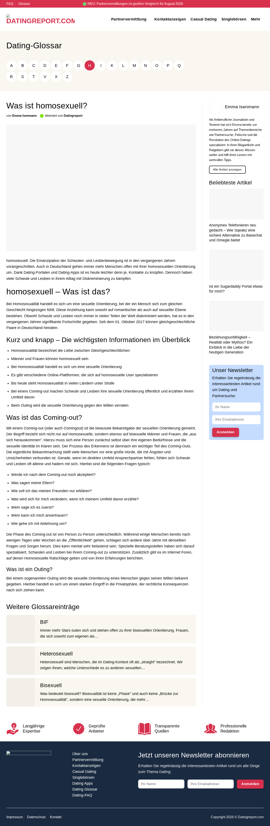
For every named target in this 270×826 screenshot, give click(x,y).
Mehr (255, 19)
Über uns (80, 754)
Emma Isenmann (24, 115)
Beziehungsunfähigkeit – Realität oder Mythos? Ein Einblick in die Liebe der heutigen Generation (230, 345)
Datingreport (73, 115)
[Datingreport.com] (40, 19)
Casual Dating (203, 19)
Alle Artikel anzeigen (227, 169)
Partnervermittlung (128, 19)
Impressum (14, 817)
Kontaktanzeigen (170, 19)
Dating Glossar (84, 789)
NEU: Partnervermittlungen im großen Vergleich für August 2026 (135, 3)
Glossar (24, 3)
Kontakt (55, 817)
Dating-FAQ (82, 795)
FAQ (9, 3)
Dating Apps (82, 783)
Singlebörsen (233, 19)
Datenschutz (36, 817)
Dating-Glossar (34, 45)
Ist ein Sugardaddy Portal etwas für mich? (236, 289)
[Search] (262, 4)
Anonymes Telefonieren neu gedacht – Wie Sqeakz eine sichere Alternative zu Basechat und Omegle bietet (235, 232)
